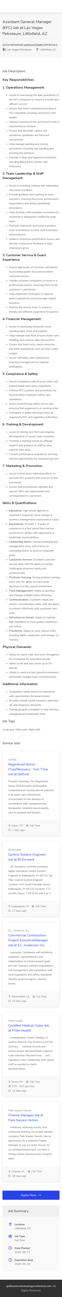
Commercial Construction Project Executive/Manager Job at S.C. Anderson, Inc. (28, 940)
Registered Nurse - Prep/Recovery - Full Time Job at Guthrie (28, 769)
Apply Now (29, 1195)
